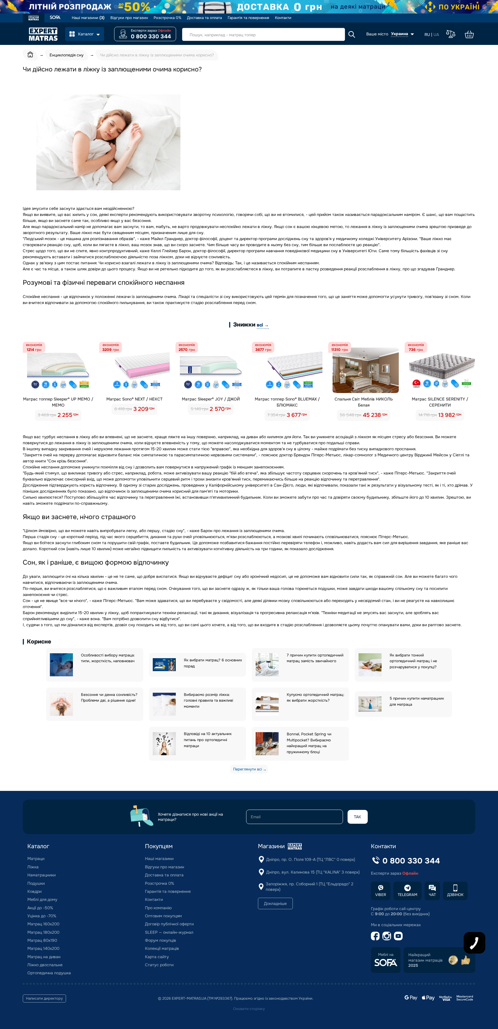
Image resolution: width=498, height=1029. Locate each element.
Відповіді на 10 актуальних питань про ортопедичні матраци (208, 739)
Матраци (35, 858)
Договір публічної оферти (169, 924)
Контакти (283, 18)
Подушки (36, 883)
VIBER (380, 894)
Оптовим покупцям (163, 915)
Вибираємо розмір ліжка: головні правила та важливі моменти (208, 700)
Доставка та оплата (204, 18)
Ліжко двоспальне (45, 964)
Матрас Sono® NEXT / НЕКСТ (134, 399)
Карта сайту (157, 956)
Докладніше (275, 903)
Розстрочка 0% (167, 18)
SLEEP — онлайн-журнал (169, 932)
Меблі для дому (42, 899)
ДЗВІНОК (455, 894)
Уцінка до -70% (41, 915)
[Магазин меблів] (55, 18)
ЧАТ (432, 894)
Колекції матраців (162, 948)
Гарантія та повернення (248, 18)
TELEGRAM (407, 894)
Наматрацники (41, 875)
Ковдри (34, 891)
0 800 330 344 (151, 36)
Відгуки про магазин (129, 18)
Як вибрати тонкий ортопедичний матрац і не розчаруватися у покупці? (413, 661)
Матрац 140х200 (43, 948)
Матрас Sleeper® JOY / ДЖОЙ (211, 399)
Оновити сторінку (249, 1009)
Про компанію (158, 907)
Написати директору (44, 998)
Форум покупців (160, 940)
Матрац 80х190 (42, 940)
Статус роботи (159, 964)
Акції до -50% (40, 907)
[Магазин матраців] (33, 19)
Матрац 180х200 (43, 932)
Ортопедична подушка (49, 972)
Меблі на (385, 954)
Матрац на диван (44, 956)
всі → (263, 325)
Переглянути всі (247, 769)
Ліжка (33, 866)
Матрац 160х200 (43, 924)
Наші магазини (88, 18)
